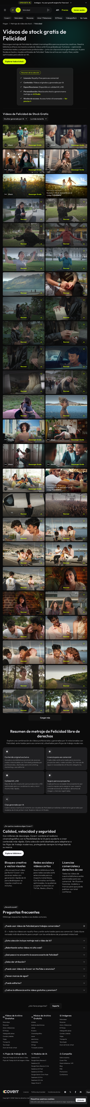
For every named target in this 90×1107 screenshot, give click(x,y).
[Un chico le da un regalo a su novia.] (24, 333)
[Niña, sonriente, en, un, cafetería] (24, 603)
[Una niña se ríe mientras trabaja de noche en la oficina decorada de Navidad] (24, 382)
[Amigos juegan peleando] (66, 554)
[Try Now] (71, 3)
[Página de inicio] (11, 1092)
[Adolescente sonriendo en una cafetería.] (66, 578)
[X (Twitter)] (70, 1092)
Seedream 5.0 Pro (37, 1077)
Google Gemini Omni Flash (39, 1074)
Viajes (5, 1039)
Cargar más (45, 718)
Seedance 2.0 (35, 1063)
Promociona (63, 1072)
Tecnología (6, 1045)
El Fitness (6, 1031)
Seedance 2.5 (35, 1057)
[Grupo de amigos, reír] (24, 627)
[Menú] (5, 10)
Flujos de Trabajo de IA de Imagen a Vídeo (16, 1060)
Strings (33, 1045)
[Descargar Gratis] (41, 219)
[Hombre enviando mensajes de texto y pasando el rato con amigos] (24, 529)
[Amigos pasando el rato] (66, 529)
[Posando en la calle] (24, 701)
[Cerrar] (86, 3)
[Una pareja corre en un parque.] (24, 308)
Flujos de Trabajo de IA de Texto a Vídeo (15, 1057)
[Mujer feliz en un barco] (66, 407)
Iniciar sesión (79, 10)
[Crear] (12, 10)
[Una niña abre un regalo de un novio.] (66, 333)
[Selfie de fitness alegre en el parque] (66, 259)
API (57, 10)
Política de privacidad (38, 1092)
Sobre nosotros (64, 1057)
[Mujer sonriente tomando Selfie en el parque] (66, 210)
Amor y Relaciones (9, 1028)
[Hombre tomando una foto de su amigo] (24, 578)
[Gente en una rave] (66, 505)
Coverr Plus (63, 1060)
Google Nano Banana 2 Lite (40, 1066)
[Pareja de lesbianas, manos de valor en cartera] (66, 284)
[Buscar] (18, 10)
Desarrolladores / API (66, 1063)
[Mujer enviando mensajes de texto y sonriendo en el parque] (66, 701)
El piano (33, 1031)
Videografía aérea (8, 1033)
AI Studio (36, 94)
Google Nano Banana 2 (38, 1060)
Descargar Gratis (35, 145)
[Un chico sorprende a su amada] (66, 308)
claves (33, 1028)
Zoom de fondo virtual (10, 1048)
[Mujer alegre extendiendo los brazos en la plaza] (66, 235)
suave (33, 1036)
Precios (65, 10)
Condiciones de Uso (54, 1092)
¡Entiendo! (80, 1100)
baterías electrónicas (37, 1025)
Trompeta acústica (37, 1048)
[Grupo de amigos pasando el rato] (24, 652)
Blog (61, 1066)
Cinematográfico (36, 1033)
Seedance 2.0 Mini (37, 1072)
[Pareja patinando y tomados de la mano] (66, 677)
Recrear (24, 219)
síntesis (33, 1022)
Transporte (6, 1042)
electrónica (34, 1039)
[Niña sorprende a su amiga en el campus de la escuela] (66, 603)
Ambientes (34, 1042)
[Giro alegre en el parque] (24, 235)
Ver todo (83, 18)
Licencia (26, 1092)
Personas (6, 1025)
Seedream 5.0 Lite (37, 1080)
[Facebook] (75, 1092)
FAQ (61, 1069)
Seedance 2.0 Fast (37, 1069)
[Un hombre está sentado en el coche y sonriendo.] (66, 357)
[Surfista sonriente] (24, 505)
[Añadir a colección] (41, 202)
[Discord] (81, 1092)
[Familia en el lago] (24, 284)
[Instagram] (65, 1092)
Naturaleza (6, 1022)
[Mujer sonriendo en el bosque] (24, 677)
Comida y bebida (8, 1036)
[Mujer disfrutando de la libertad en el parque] (24, 259)
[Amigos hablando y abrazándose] (24, 554)
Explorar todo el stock (14, 61)
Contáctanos (64, 1074)
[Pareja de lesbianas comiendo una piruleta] (24, 407)
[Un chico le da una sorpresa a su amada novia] (24, 357)
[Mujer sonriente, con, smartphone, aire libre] (24, 210)
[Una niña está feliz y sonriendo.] (66, 382)
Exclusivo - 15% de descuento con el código (59, 194)
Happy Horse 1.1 (36, 1083)
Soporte (55, 1006)
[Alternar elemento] (84, 926)
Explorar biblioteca (13, 853)
